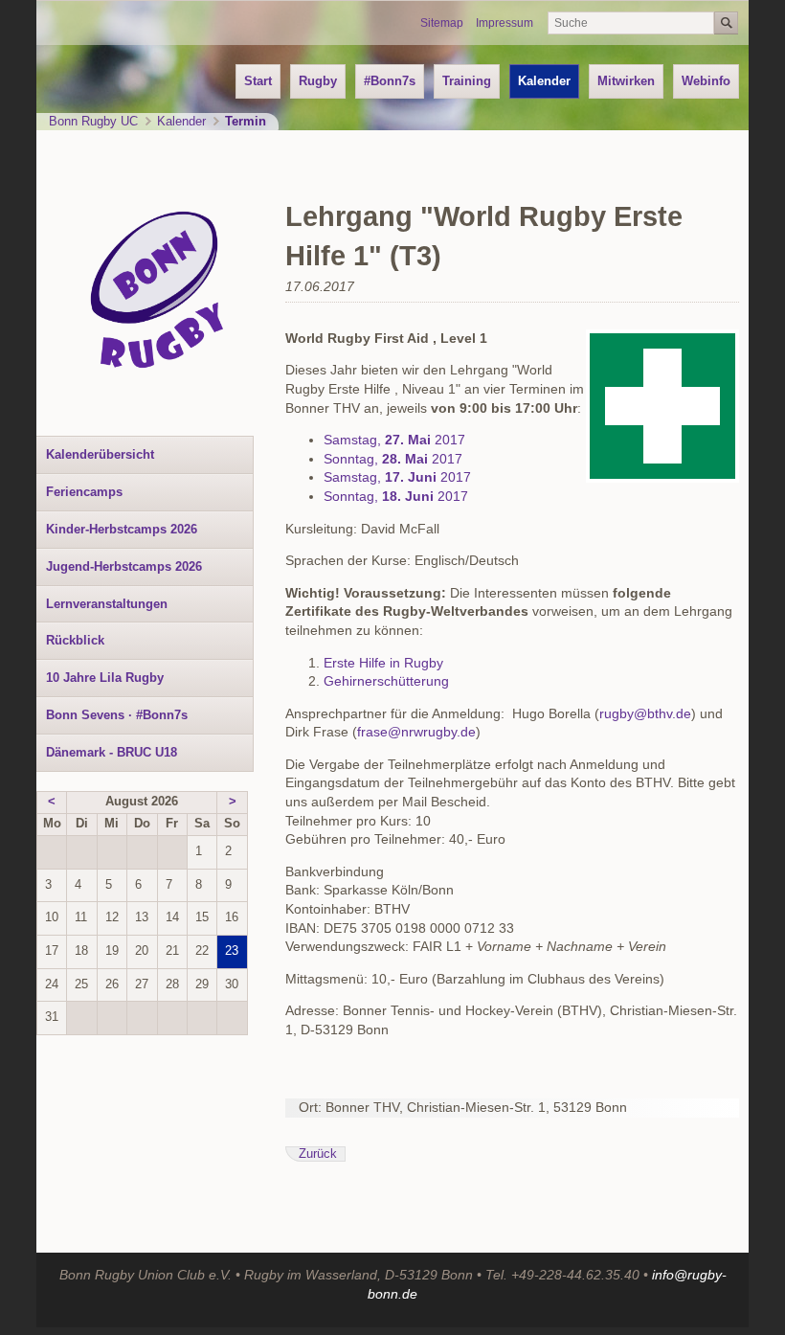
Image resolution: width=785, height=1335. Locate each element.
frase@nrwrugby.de (416, 731)
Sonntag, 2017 (393, 458)
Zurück (318, 1154)
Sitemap (441, 23)
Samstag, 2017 (394, 439)
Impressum (504, 23)
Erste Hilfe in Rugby (383, 662)
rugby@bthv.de (645, 713)
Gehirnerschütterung (386, 681)
